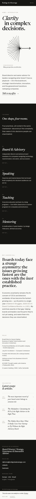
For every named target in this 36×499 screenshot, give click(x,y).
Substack (5, 468)
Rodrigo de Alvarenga (9, 3)
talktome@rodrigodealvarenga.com (14, 462)
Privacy (26, 493)
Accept (12, 496)
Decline (5, 496)
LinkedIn (5, 465)
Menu (32, 2)
